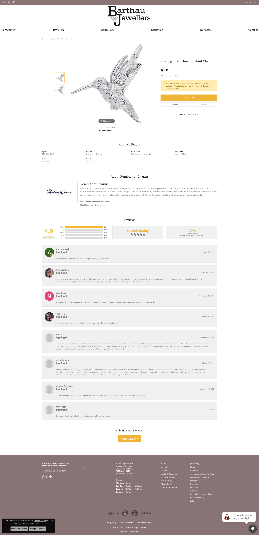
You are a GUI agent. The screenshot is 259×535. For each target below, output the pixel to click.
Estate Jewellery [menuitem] (197, 497)
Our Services (166, 470)
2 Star (62, 235)
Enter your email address (54, 465)
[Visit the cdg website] (125, 513)
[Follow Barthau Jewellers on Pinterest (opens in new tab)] (13, 2)
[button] (251, 2)
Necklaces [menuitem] (194, 484)
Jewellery (58, 29)
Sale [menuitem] (192, 501)
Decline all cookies (19, 529)
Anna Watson (62, 269)
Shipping (174, 104)
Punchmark (134, 531)
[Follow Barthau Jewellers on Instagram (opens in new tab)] (8, 2)
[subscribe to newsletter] (81, 470)
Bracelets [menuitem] (194, 487)
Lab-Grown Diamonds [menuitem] (199, 477)
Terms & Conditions (169, 487)
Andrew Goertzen (64, 386)
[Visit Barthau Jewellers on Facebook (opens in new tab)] (4, 2)
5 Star (62, 227)
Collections (107, 29)
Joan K (58, 334)
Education (157, 29)
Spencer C (60, 313)
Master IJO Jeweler (169, 474)
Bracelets (99, 204)
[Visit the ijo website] (146, 513)
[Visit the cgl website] (134, 513)
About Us (164, 467)
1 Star (62, 238)
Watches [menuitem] (194, 491)
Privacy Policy (167, 484)
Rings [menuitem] (192, 467)
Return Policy (166, 480)
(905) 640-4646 (106, 130)
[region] (106, 83)
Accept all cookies (37, 529)
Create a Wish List (168, 477)
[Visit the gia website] (113, 513)
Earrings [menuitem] (193, 480)
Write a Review (129, 438)
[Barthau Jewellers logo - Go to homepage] (130, 16)
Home (43, 39)
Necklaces (85, 204)
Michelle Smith (62, 360)
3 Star (62, 232)
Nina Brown (61, 293)
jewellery (51, 39)
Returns (203, 104)
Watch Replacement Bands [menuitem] (201, 494)
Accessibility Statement (144, 523)
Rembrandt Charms (94, 154)
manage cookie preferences (26, 523)
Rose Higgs (60, 406)
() (105, 227)
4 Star (62, 230)
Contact (253, 29)
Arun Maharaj (62, 249)
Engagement (8, 29)
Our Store (206, 29)
